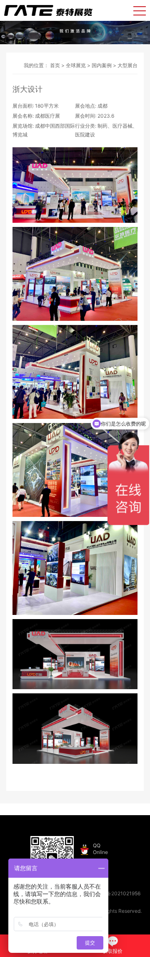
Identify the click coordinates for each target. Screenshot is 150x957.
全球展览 (76, 65)
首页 (55, 65)
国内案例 (102, 65)
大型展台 (128, 65)
